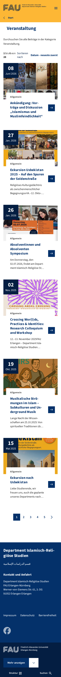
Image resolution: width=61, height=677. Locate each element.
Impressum (9, 615)
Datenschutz (27, 615)
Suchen (44, 673)
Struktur (13, 673)
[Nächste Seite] (51, 517)
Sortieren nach (22, 55)
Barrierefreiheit (47, 615)
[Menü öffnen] (56, 8)
